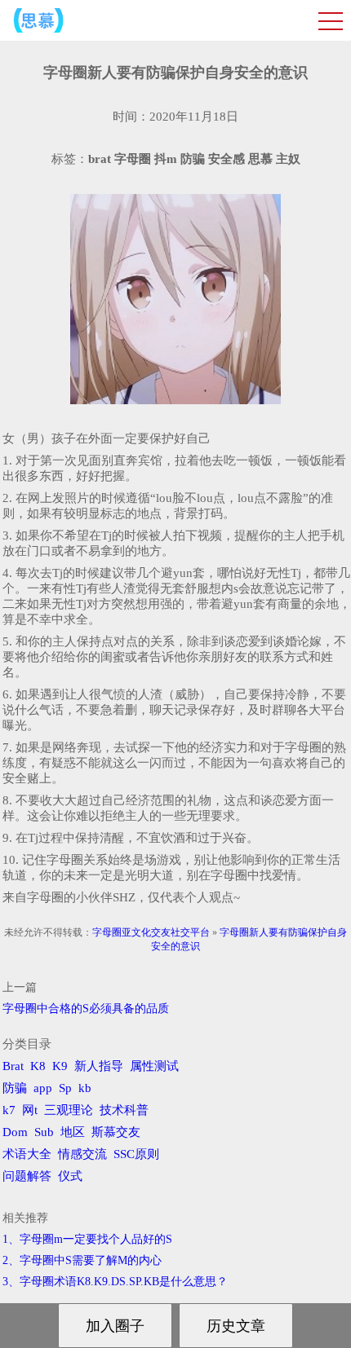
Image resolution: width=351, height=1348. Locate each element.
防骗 (14, 1088)
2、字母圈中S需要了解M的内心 (82, 1260)
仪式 (70, 1176)
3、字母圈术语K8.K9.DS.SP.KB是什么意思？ (115, 1281)
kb (84, 1088)
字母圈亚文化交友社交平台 (151, 932)
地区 (72, 1132)
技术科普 (124, 1110)
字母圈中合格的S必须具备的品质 (85, 1008)
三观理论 (68, 1110)
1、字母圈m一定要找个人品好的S (87, 1239)
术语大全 (26, 1154)
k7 (9, 1110)
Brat (13, 1066)
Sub (44, 1132)
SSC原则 (136, 1154)
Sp (65, 1088)
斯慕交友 (115, 1132)
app (42, 1088)
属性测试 (154, 1066)
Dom (15, 1132)
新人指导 (98, 1066)
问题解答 (26, 1176)
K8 (38, 1066)
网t (30, 1110)
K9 (60, 1066)
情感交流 (82, 1154)
